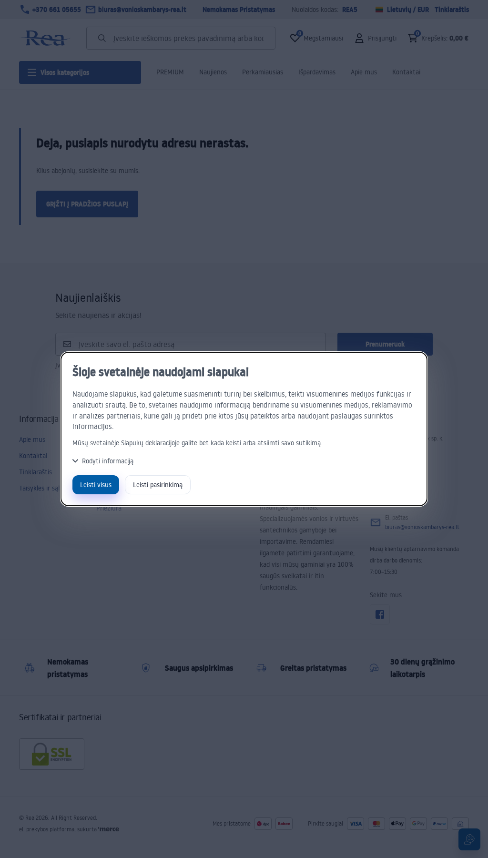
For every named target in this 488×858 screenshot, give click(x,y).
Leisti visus (96, 484)
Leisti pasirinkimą (158, 484)
